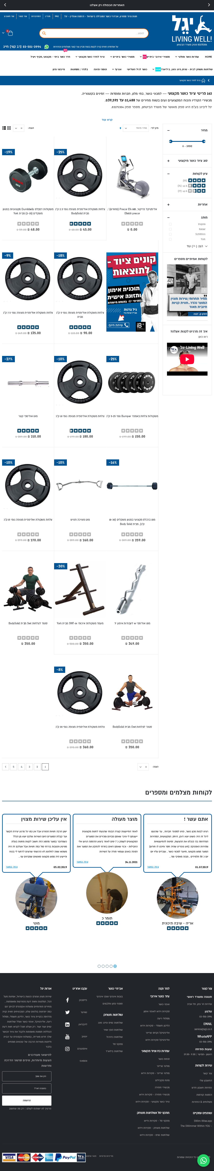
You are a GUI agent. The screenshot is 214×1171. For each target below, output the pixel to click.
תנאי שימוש (91, 1156)
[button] (115, 966)
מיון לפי (154, 128)
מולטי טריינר (163, 1066)
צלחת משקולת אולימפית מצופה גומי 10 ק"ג (80, 416)
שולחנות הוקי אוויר (113, 1029)
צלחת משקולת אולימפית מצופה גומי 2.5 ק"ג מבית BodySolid (80, 211)
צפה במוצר (153, 867)
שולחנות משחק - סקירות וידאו (153, 1128)
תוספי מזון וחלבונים (113, 1003)
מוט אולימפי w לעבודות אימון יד (132, 623)
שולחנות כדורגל (114, 1037)
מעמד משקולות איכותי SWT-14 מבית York (80, 623)
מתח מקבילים (162, 1080)
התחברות (36, 16)
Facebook (67, 1000)
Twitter (67, 1012)
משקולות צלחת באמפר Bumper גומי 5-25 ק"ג (132, 416)
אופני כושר (163, 1004)
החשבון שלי (206, 1080)
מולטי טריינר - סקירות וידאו (155, 1073)
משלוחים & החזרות (202, 1102)
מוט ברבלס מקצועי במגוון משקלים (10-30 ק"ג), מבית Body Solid (132, 522)
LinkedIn (67, 1024)
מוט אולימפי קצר (28, 416)
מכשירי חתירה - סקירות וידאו (154, 1094)
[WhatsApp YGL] (46, 47)
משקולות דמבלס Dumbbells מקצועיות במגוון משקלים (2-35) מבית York (28, 211)
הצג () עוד (195, 246)
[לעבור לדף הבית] (203, 80)
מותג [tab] (204, 218)
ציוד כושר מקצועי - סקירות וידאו (152, 1101)
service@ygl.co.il (203, 1029)
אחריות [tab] (203, 205)
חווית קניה (101, 46)
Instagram (67, 1049)
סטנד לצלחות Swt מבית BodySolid (28, 623)
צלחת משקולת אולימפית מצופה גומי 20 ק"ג (80, 727)
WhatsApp (67, 1061)
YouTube (67, 1036)
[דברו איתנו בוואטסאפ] (203, 1160)
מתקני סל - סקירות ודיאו (156, 1120)
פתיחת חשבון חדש (202, 1087)
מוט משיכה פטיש (80, 519)
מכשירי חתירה (162, 1087)
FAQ (57, 16)
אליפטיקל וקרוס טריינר (157, 1032)
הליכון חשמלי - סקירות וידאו (154, 1025)
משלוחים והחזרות (61, 46)
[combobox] (94, 33)
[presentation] (5, 5)
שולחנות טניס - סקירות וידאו (154, 1135)
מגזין (47, 16)
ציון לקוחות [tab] (200, 174)
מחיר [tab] (204, 130)
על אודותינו (112, 46)
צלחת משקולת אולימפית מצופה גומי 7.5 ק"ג (28, 312)
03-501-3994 (205, 1041)
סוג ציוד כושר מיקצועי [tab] (193, 161)
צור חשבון (9, 16)
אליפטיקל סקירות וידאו (157, 1040)
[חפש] (44, 33)
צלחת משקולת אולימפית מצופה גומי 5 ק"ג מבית (80, 315)
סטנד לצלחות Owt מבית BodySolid (132, 727)
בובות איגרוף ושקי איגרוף (110, 996)
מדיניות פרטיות (106, 1156)
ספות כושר (163, 1059)
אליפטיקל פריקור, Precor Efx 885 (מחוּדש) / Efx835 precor (132, 211)
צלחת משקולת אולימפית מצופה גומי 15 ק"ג (28, 519)
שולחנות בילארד (114, 1051)
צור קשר (23, 16)
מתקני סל (118, 1044)
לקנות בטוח (90, 46)
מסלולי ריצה (163, 1018)
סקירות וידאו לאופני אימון (156, 1011)
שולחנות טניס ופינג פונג (110, 1022)
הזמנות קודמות (204, 1094)
